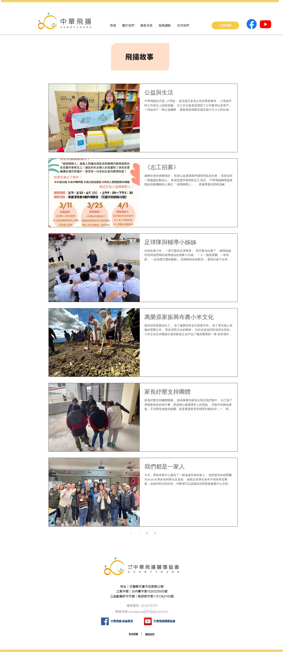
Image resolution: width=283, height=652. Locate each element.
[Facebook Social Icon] (105, 621)
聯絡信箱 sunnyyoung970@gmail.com (142, 611)
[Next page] (155, 533)
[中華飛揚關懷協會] (148, 621)
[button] (128, 25)
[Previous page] (130, 533)
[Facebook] (251, 24)
